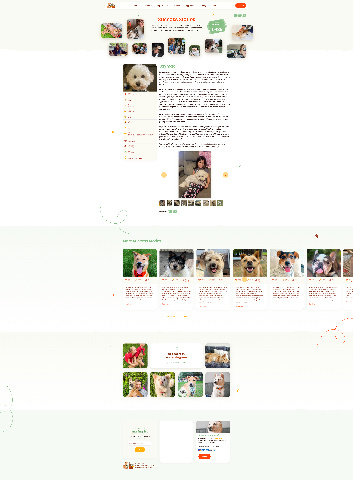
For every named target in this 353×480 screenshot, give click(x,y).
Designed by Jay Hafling (144, 468)
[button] (164, 175)
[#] (170, 211)
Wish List (218, 438)
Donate (241, 5)
